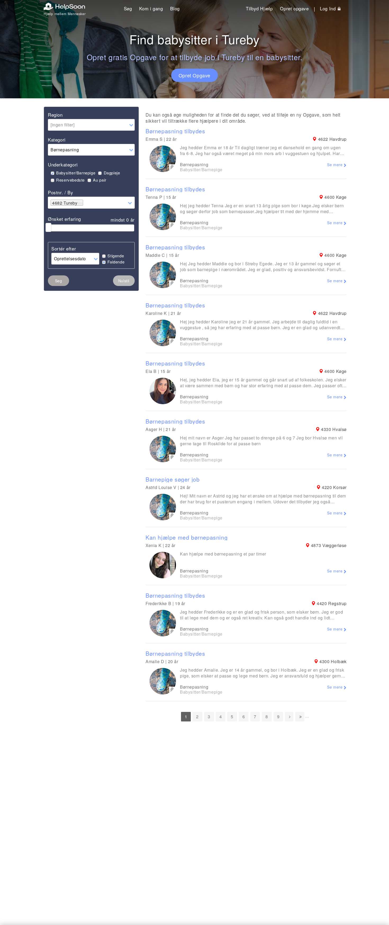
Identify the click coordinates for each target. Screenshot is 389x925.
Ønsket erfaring (64, 218)
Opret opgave (294, 8)
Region (55, 114)
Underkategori (63, 164)
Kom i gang (151, 8)
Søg (128, 8)
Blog (174, 8)
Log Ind (328, 8)
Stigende (115, 255)
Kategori (57, 139)
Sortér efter (63, 248)
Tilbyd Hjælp (259, 8)
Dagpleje (112, 172)
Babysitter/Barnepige (75, 172)
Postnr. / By (60, 192)
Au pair (99, 180)
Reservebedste (70, 180)
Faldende (115, 262)
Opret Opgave (194, 75)
